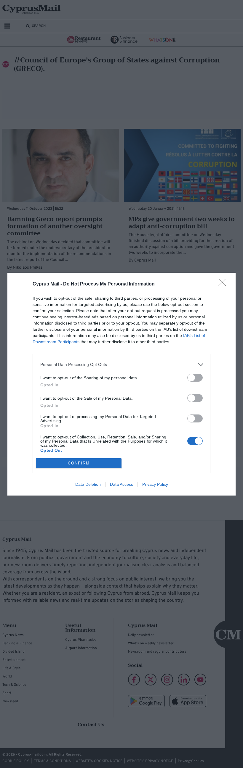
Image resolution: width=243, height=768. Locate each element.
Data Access (121, 484)
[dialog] (121, 384)
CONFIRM (79, 463)
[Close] (224, 284)
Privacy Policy (155, 484)
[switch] (195, 378)
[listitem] (121, 365)
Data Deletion (88, 484)
